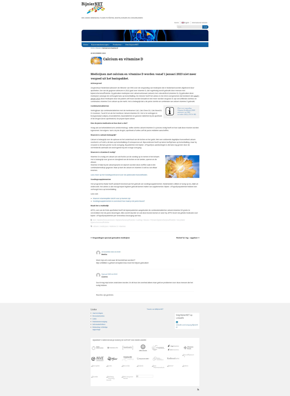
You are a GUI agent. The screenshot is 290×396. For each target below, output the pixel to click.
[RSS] (198, 389)
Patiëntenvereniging (99, 322)
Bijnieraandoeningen (100, 45)
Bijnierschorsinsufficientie (125, 220)
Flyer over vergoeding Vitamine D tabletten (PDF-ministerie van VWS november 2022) (187, 111)
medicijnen (104, 226)
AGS (94, 220)
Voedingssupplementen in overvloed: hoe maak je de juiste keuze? (119, 201)
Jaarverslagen (97, 313)
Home (176, 23)
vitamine (122, 226)
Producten (117, 45)
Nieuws (98, 48)
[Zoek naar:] (189, 27)
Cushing (139, 220)
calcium (96, 226)
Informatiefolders (98, 324)
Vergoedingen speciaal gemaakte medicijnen (111, 238)
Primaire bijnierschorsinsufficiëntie (162, 220)
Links (94, 319)
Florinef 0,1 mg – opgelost (187, 238)
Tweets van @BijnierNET (155, 309)
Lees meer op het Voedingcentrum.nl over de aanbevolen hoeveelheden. (119, 175)
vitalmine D (114, 226)
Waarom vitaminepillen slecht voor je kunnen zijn (111, 198)
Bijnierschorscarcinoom (106, 220)
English (186, 23)
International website (199, 23)
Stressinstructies (98, 316)
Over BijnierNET (132, 45)
